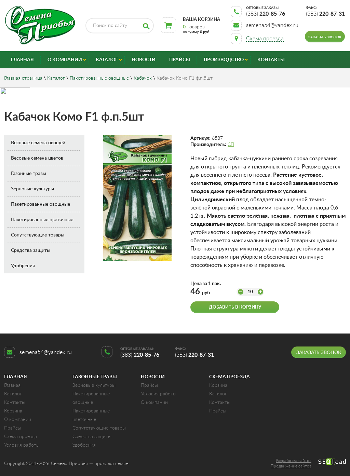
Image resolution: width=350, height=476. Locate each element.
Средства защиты (30, 250)
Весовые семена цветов (37, 158)
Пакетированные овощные (99, 78)
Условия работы (22, 445)
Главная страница (23, 78)
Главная (22, 59)
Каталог (107, 59)
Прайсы (179, 59)
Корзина (13, 411)
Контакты (271, 59)
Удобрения (23, 265)
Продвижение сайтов (291, 466)
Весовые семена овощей (38, 142)
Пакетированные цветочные (42, 219)
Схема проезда (20, 436)
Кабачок (143, 78)
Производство (224, 59)
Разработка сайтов (293, 461)
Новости (144, 59)
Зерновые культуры (32, 189)
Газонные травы (28, 173)
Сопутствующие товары (37, 235)
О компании (65, 59)
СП (231, 144)
